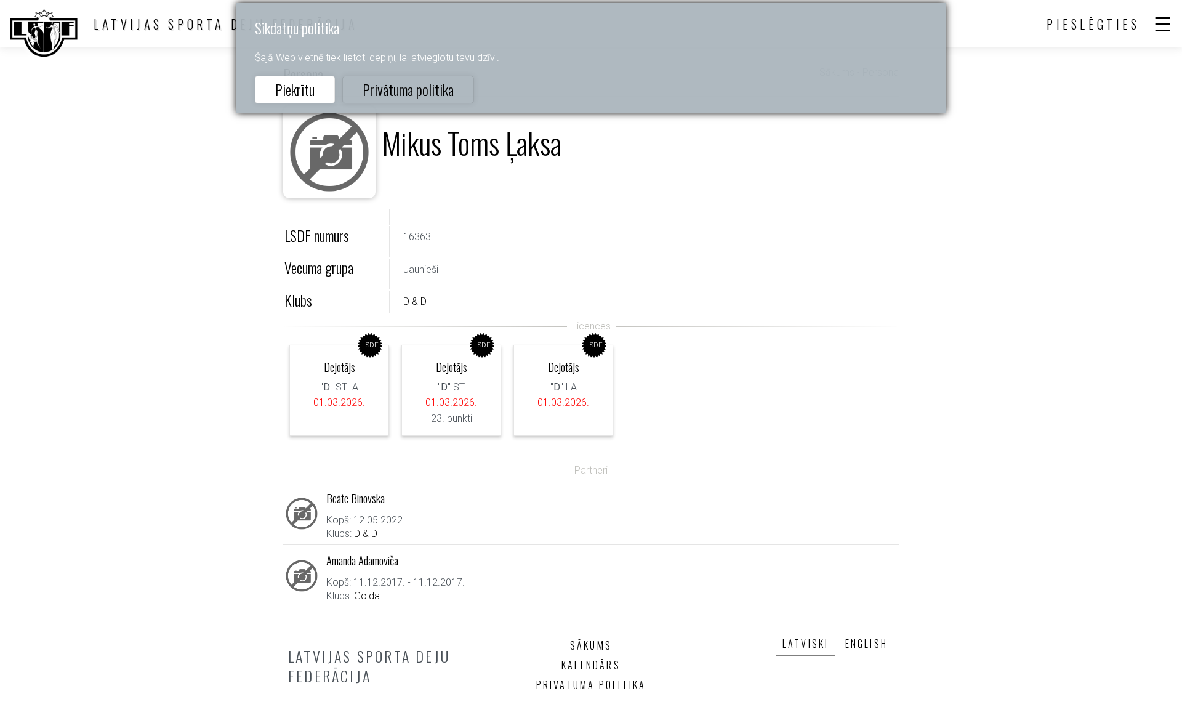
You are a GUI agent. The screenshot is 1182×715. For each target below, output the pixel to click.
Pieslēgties (1093, 24)
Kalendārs (591, 665)
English (866, 643)
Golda (367, 596)
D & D (415, 301)
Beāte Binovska (355, 498)
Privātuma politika (408, 89)
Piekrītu (295, 89)
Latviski (805, 643)
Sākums (591, 645)
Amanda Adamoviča (362, 560)
